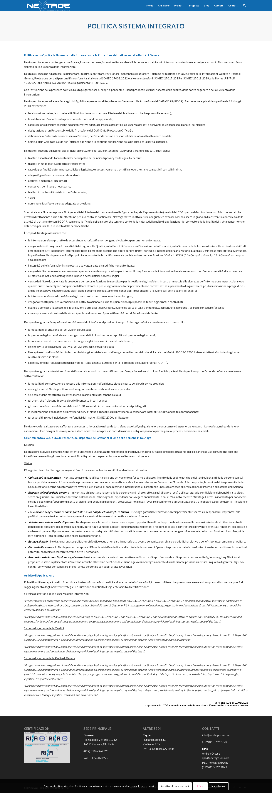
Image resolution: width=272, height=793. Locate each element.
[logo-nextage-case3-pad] (48, 5)
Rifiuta (200, 786)
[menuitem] (150, 5)
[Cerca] (244, 5)
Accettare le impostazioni (175, 786)
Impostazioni (218, 786)
